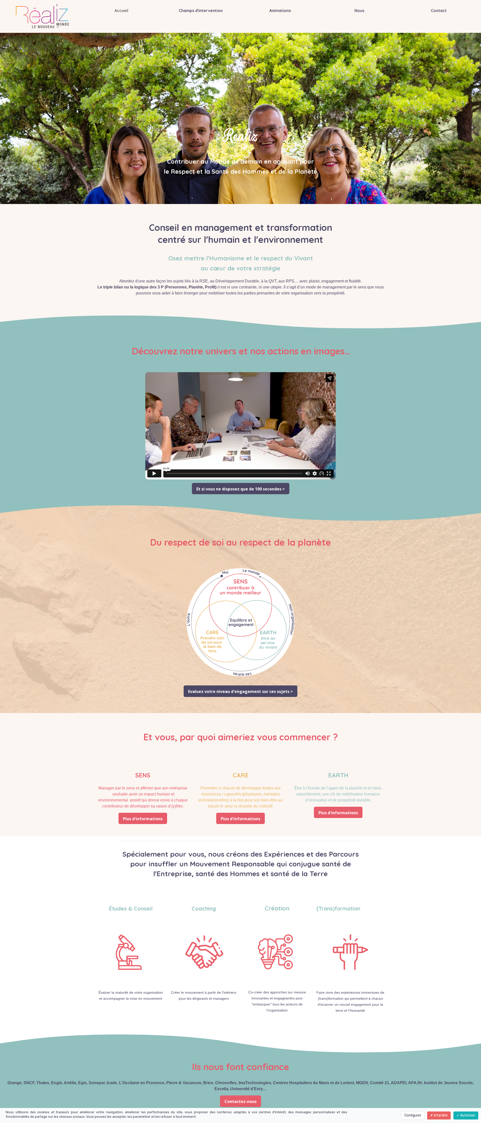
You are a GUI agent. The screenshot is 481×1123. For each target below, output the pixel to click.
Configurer (412, 1115)
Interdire (440, 1115)
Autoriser (467, 1115)
